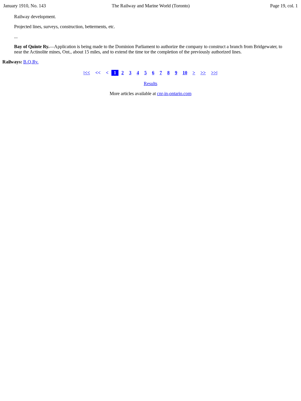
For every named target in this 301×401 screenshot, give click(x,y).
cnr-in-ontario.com (174, 93)
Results (150, 83)
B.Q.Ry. (31, 61)
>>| (214, 72)
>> (203, 72)
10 (185, 72)
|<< (86, 72)
